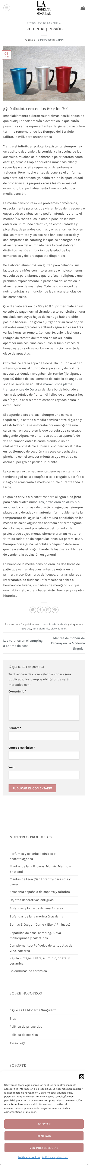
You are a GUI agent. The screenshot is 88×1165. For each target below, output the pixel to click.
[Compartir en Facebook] (40, 610)
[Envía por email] (47, 610)
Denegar (44, 1136)
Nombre (15, 728)
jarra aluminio (40, 628)
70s (29, 628)
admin (60, 40)
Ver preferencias (43, 1148)
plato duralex (58, 628)
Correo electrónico (22, 747)
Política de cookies (29, 1157)
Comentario (17, 691)
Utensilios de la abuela (44, 23)
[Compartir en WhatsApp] (32, 610)
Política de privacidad (55, 1157)
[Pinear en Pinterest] (55, 610)
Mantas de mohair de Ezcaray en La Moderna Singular (68, 643)
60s (24, 628)
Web (11, 767)
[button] (81, 1076)
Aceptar (44, 1124)
